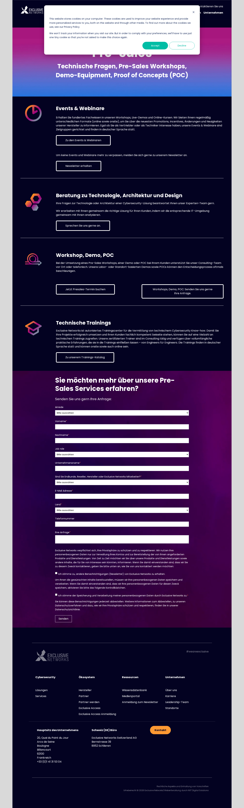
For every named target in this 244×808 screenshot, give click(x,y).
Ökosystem (87, 677)
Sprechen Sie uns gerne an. (83, 226)
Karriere (170, 696)
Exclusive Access (89, 708)
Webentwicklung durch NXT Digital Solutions (186, 790)
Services (40, 696)
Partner (84, 696)
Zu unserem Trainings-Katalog (85, 357)
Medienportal (131, 696)
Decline (182, 45)
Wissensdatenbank (134, 690)
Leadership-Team (177, 702)
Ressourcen (130, 677)
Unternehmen (213, 12)
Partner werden (89, 702)
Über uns (171, 690)
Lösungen (41, 690)
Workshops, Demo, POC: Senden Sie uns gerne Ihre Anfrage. (182, 291)
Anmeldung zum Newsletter (140, 702)
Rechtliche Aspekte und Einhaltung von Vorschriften (183, 786)
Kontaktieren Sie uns (210, 6)
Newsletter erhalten (78, 166)
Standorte (172, 708)
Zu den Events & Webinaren (83, 140)
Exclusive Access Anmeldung (97, 714)
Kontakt (160, 730)
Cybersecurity (45, 677)
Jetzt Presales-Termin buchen (85, 289)
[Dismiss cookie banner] (193, 12)
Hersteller (85, 690)
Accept (155, 45)
